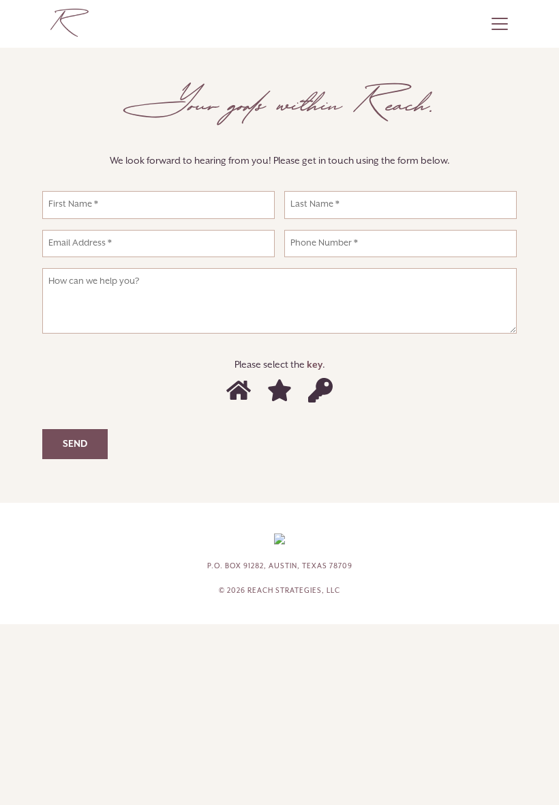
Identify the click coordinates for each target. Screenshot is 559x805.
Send (75, 444)
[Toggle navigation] (500, 24)
